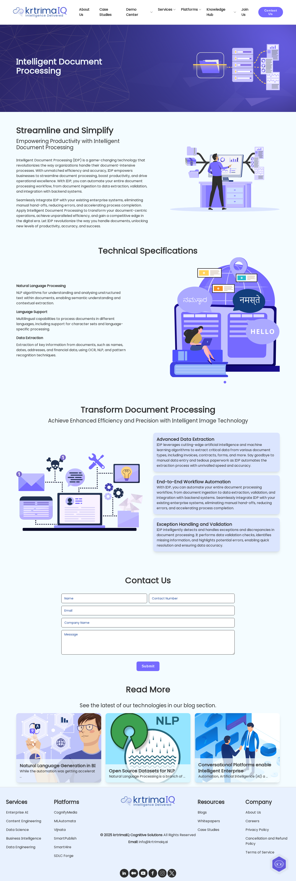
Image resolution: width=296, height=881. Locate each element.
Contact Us (270, 12)
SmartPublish (65, 838)
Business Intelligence (23, 838)
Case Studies (208, 829)
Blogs (202, 812)
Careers (252, 821)
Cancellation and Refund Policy (266, 841)
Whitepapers (209, 821)
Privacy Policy (257, 829)
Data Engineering (20, 847)
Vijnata (60, 829)
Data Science (17, 829)
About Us (253, 812)
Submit (148, 666)
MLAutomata (65, 821)
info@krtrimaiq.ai (153, 841)
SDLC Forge (63, 855)
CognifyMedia (65, 812)
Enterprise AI (17, 812)
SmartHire (62, 847)
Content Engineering (23, 821)
